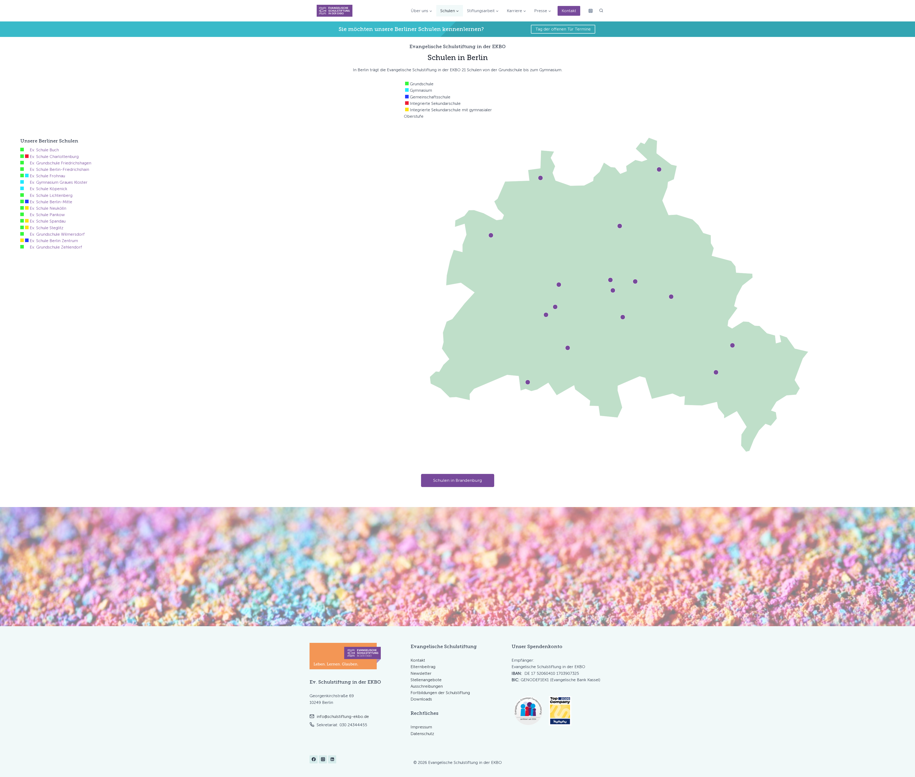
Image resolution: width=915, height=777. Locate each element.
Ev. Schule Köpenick (48, 188)
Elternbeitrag (423, 666)
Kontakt (569, 10)
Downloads (421, 699)
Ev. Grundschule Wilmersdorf (57, 234)
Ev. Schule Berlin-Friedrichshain (59, 169)
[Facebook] (314, 759)
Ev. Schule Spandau (48, 221)
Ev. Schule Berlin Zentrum (54, 240)
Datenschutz (422, 733)
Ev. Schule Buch (44, 149)
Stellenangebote (426, 679)
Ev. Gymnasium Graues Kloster (58, 182)
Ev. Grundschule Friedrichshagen (60, 163)
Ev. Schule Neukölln (48, 208)
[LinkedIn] (332, 759)
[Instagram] (590, 11)
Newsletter (421, 673)
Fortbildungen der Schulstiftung (440, 692)
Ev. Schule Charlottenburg (54, 156)
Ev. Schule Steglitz (46, 227)
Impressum (421, 727)
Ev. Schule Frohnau (47, 175)
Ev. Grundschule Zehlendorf (56, 247)
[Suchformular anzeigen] (601, 10)
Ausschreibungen (427, 686)
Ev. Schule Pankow (47, 214)
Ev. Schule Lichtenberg (51, 195)
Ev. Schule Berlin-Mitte (51, 201)
